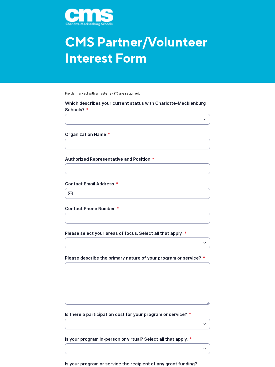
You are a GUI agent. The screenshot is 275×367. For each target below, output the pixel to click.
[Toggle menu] (204, 119)
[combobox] (137, 119)
